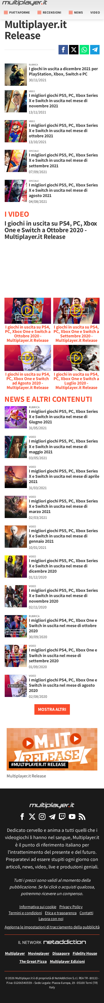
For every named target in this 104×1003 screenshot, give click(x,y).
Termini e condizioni (25, 912)
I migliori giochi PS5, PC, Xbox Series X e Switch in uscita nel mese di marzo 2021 (63, 506)
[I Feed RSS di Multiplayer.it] (82, 816)
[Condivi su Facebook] (63, 49)
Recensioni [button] (52, 12)
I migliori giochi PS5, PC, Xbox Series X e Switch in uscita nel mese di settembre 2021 (63, 160)
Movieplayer (38, 953)
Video (95, 12)
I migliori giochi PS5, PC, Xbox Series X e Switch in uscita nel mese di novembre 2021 (63, 100)
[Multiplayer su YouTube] (72, 816)
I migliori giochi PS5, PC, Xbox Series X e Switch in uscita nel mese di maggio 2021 (63, 446)
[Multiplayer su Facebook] (22, 816)
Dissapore (61, 953)
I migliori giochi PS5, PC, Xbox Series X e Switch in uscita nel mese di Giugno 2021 (63, 416)
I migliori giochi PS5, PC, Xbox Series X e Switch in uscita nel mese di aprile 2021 (64, 476)
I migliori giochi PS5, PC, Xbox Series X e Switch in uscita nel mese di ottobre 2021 (63, 130)
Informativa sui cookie (37, 906)
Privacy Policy (71, 906)
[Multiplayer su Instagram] (42, 816)
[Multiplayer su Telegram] (52, 816)
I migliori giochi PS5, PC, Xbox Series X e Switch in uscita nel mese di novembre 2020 (63, 595)
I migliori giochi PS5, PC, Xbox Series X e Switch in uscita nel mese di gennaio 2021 (63, 536)
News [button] (78, 12)
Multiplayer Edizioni (67, 961)
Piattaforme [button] (19, 12)
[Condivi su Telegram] (95, 49)
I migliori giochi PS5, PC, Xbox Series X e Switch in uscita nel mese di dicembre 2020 (63, 566)
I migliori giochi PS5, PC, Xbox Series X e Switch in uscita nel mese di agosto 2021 (63, 190)
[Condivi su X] (73, 49)
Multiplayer (15, 953)
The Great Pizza (33, 961)
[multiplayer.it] (51, 805)
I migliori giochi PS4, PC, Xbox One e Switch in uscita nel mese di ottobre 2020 (63, 625)
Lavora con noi (51, 918)
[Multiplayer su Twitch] (62, 816)
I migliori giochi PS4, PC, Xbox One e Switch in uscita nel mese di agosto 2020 (63, 685)
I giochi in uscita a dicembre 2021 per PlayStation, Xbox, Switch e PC (63, 71)
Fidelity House (85, 953)
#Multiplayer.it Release (38, 764)
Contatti (86, 912)
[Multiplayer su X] (32, 816)
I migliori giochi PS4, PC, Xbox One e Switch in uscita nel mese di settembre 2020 (63, 655)
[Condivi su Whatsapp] (84, 49)
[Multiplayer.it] (24, 3)
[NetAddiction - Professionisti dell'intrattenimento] (65, 942)
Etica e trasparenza (61, 912)
